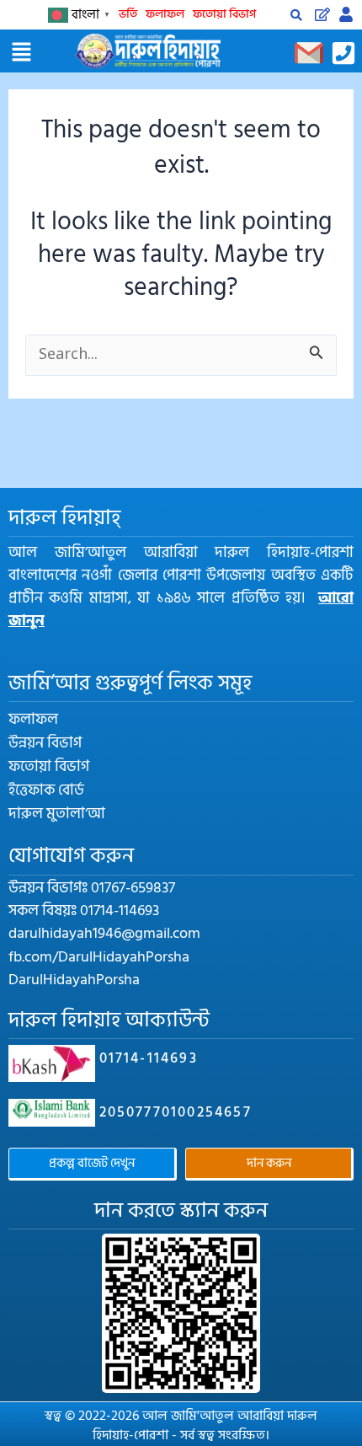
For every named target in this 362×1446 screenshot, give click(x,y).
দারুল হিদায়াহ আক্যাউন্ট (109, 1020)
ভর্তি (128, 14)
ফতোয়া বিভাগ (224, 14)
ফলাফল (165, 14)
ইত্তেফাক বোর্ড (46, 790)
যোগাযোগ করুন (71, 855)
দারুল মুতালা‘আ (56, 814)
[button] (21, 53)
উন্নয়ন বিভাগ (45, 743)
